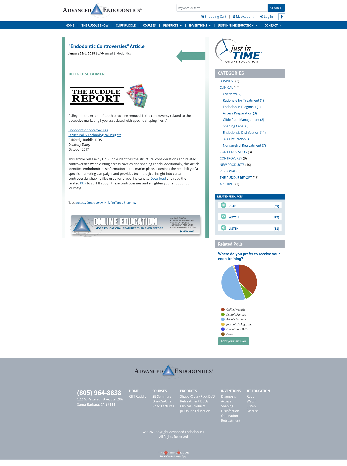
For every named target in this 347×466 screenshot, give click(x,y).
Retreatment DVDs (194, 401)
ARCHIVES (229, 184)
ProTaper (116, 203)
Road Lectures (163, 406)
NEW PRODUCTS (235, 165)
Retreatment (230, 420)
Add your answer (233, 341)
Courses (149, 25)
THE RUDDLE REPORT (239, 177)
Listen (251, 406)
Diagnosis (228, 396)
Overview (230, 94)
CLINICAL (229, 87)
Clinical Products (192, 406)
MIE (106, 203)
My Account (244, 16)
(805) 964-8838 (99, 392)
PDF (83, 183)
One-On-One (161, 401)
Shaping (129, 203)
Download (158, 178)
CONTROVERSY (233, 158)
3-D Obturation (234, 139)
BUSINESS (229, 81)
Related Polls (230, 244)
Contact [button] (271, 25)
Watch (251, 401)
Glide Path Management (241, 119)
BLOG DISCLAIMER (86, 74)
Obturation (229, 416)
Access (80, 203)
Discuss (252, 411)
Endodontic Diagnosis (239, 107)
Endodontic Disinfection (241, 132)
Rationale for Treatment (241, 100)
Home (70, 25)
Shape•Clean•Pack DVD (197, 396)
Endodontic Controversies (88, 130)
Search (276, 8)
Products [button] (170, 25)
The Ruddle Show (95, 25)
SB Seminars (161, 396)
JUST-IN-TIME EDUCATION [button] (236, 25)
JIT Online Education (195, 411)
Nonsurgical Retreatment (242, 145)
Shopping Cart (215, 16)
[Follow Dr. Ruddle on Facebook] (282, 16)
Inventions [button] (198, 25)
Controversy (94, 203)
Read (250, 396)
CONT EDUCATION (236, 152)
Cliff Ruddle (126, 25)
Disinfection (230, 411)
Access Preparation (237, 113)
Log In (268, 16)
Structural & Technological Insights (94, 135)
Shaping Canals (234, 126)
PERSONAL (230, 171)
